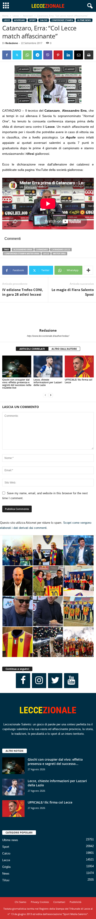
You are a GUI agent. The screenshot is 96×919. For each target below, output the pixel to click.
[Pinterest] (58, 54)
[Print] (88, 54)
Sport (32, 20)
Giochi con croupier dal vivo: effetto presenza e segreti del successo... (55, 761)
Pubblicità (75, 902)
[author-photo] (48, 315)
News (5, 873)
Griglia (6, 867)
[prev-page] (45, 395)
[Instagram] (39, 680)
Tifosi (5, 880)
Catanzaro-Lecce (61, 249)
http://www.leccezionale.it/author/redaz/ (48, 336)
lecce (46, 253)
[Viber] (47, 54)
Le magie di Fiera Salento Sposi (73, 292)
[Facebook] (6, 54)
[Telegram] (37, 54)
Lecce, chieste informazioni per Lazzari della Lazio (47, 382)
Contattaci (59, 902)
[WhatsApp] (27, 54)
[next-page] (50, 395)
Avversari (28, 15)
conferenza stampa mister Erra (21, 253)
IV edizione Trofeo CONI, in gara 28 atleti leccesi (22, 292)
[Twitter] (17, 54)
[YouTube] (71, 680)
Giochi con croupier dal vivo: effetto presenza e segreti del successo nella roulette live (16, 383)
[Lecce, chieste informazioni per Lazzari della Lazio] (48, 366)
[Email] (78, 54)
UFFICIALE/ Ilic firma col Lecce (78, 381)
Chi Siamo (20, 902)
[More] (88, 270)
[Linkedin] (68, 54)
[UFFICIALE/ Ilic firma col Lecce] (79, 366)
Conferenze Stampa (62, 20)
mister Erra (59, 253)
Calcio (43, 20)
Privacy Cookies (40, 902)
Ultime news (84, 20)
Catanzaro (42, 249)
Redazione (11, 43)
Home (5, 15)
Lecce (16, 15)
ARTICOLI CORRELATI (32, 348)
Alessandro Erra (22, 249)
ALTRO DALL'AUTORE (64, 348)
